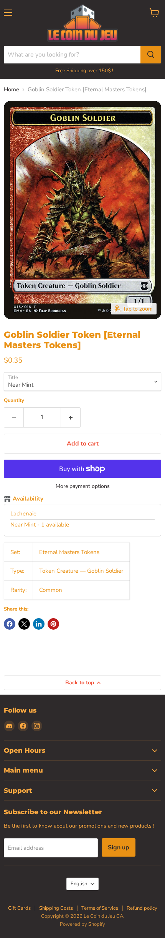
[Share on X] (24, 624)
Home (11, 89)
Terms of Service (99, 908)
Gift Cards (19, 908)
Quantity (14, 400)
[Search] (150, 54)
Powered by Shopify (82, 924)
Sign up (118, 847)
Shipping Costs (56, 908)
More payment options (83, 486)
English (79, 883)
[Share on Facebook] (9, 624)
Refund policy (142, 908)
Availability (28, 499)
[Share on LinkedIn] (39, 624)
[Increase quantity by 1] (71, 417)
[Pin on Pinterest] (53, 624)
